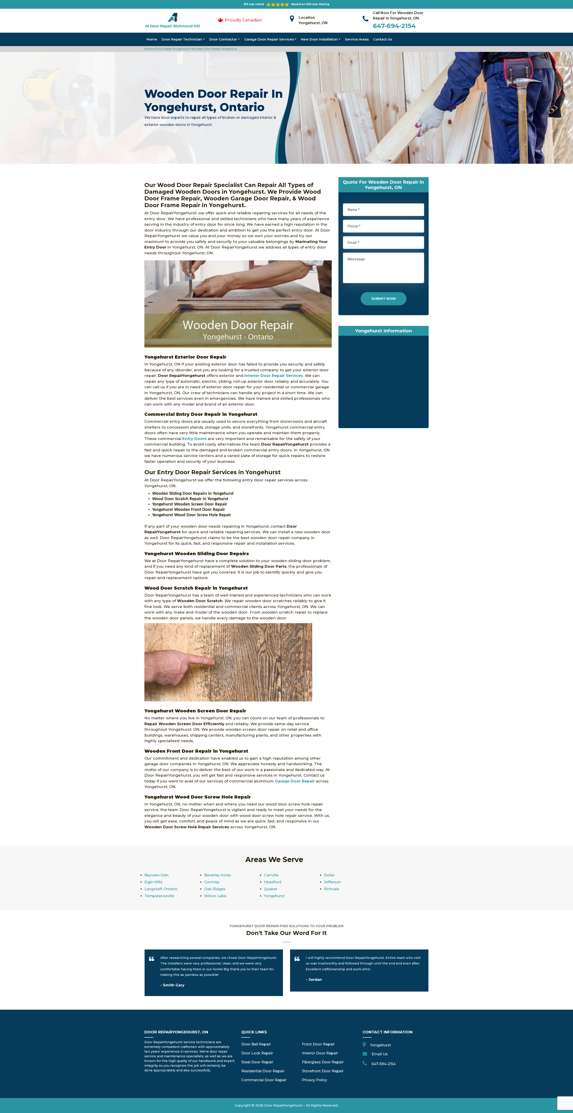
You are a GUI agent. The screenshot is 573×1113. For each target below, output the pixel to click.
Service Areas (357, 39)
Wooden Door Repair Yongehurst (214, 49)
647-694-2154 (394, 26)
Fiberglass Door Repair (323, 1062)
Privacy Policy (314, 1080)
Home (152, 39)
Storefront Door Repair (323, 1071)
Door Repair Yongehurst (172, 49)
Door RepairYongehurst (283, 1105)
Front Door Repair (318, 1044)
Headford (272, 882)
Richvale (331, 889)
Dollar (329, 875)
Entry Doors (194, 438)
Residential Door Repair (262, 1071)
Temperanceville (159, 896)
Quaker (270, 889)
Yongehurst (274, 896)
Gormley (212, 882)
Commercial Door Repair (263, 1080)
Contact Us (382, 39)
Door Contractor (223, 39)
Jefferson (332, 882)
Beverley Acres (217, 875)
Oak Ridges (214, 889)
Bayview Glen (156, 875)
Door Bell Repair (256, 1044)
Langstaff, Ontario (160, 889)
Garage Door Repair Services (269, 39)
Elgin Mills (153, 882)
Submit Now (383, 298)
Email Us (380, 1054)
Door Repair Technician (182, 39)
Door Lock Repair (257, 1053)
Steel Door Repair (257, 1062)
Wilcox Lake (215, 896)
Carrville (271, 875)
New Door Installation (319, 39)
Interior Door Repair (320, 1053)
